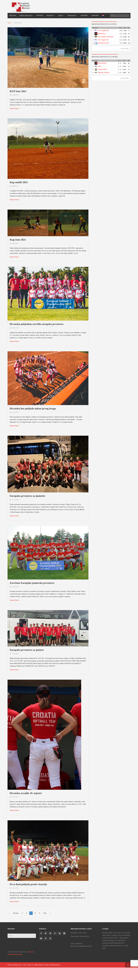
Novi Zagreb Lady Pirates (106, 37)
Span (99, 66)
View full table (124, 48)
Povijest (49, 15)
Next (45, 913)
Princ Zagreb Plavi (103, 30)
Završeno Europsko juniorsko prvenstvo (32, 583)
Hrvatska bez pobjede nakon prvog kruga (33, 408)
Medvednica (102, 33)
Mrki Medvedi (102, 63)
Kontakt (95, 15)
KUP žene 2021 (18, 91)
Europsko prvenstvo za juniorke (27, 496)
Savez (60, 15)
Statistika (71, 15)
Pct (125, 28)
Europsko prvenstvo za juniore (27, 650)
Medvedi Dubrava (103, 43)
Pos (93, 28)
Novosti (40, 15)
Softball (84, 15)
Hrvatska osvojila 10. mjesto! (26, 793)
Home (9, 23)
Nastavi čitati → (15, 108)
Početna (12, 15)
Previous (15, 913)
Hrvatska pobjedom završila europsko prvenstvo (36, 324)
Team (96, 28)
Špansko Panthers (103, 72)
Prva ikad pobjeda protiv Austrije (28, 884)
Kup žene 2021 (18, 239)
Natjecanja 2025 (25, 15)
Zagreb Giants (102, 69)
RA (129, 28)
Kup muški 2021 (19, 182)
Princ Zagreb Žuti (103, 40)
